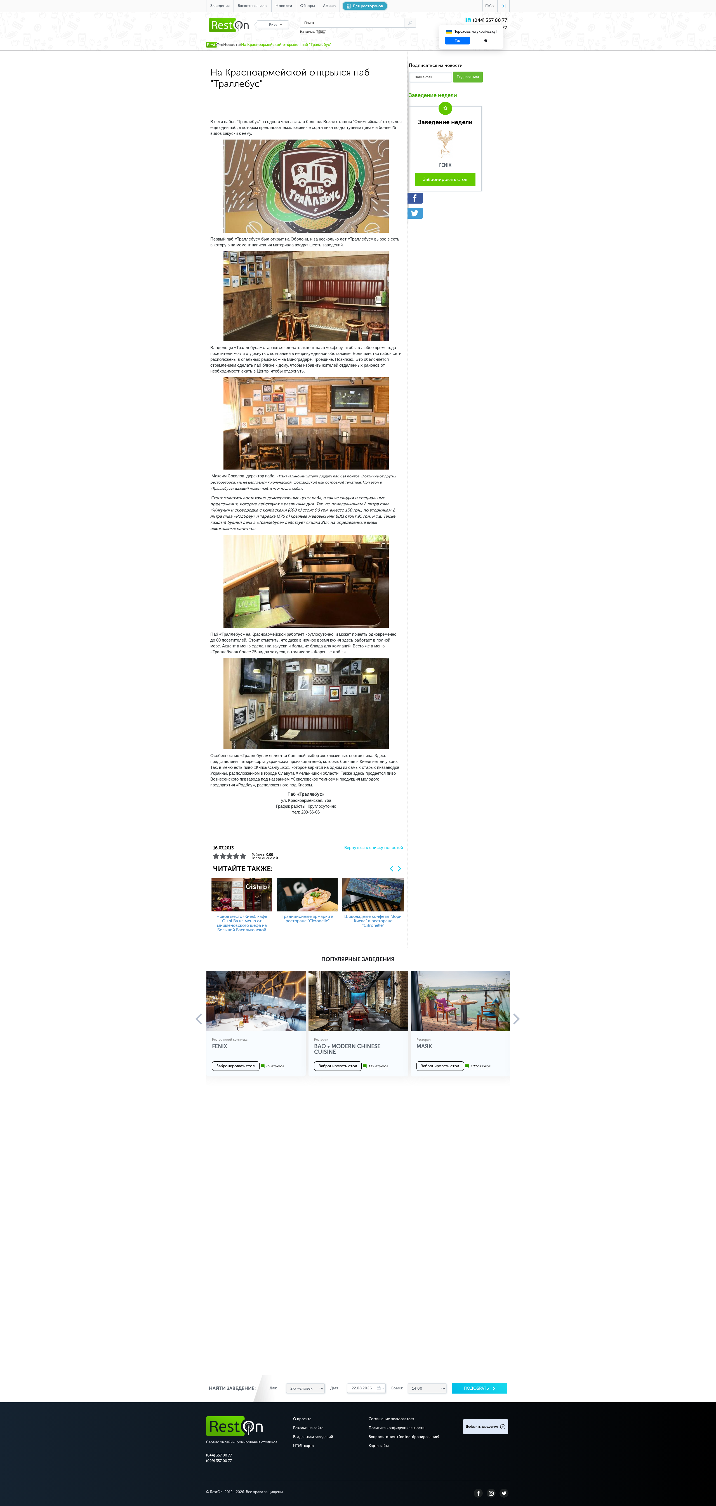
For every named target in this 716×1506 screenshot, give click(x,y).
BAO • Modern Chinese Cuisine (347, 1049)
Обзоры (307, 5)
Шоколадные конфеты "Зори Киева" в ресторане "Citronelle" (373, 921)
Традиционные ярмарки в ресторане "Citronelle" (307, 918)
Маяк (424, 1046)
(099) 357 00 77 (219, 1461)
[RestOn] (214, 45)
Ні (485, 41)
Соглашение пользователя (391, 1419)
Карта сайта (379, 1446)
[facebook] (445, 198)
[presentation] (391, 868)
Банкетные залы (252, 5)
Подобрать (477, 1388)
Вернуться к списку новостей (373, 848)
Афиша (329, 5)
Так (457, 41)
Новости (283, 5)
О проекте (302, 1419)
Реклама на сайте (308, 1428)
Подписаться (468, 77)
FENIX (321, 32)
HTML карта (303, 1446)
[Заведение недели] (445, 143)
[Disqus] (358, 1160)
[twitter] (445, 213)
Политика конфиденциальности (397, 1428)
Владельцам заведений (313, 1437)
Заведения (220, 5)
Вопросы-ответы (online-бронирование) (404, 1437)
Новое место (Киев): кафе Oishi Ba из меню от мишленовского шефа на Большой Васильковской (241, 923)
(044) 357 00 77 (490, 20)
